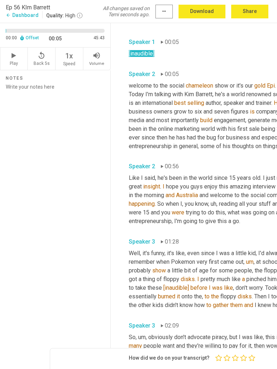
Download (202, 11)
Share (250, 11)
